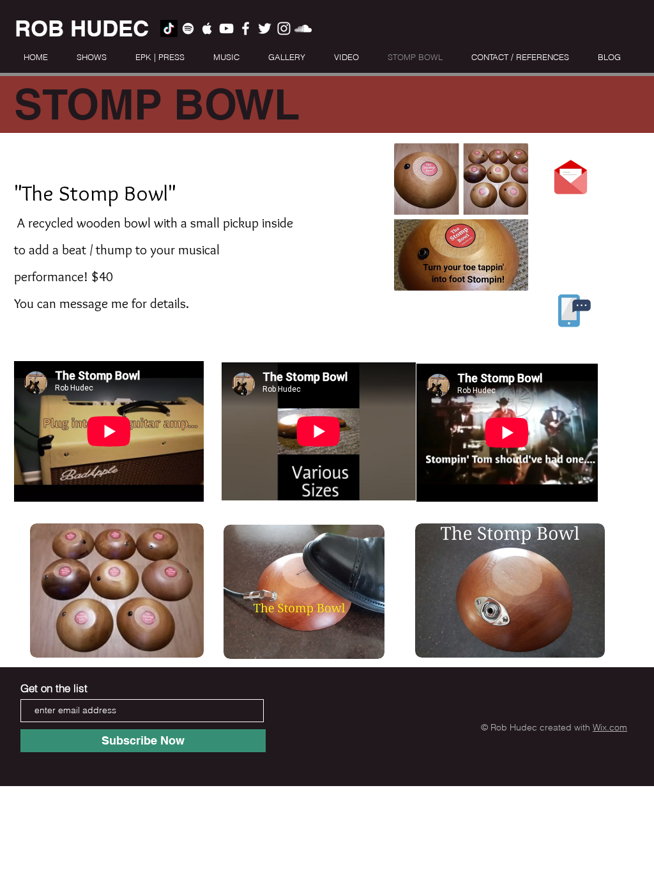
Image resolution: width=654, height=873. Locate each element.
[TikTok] (169, 28)
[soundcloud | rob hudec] (303, 28)
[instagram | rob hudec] (284, 28)
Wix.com (610, 727)
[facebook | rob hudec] (245, 28)
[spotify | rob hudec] (188, 28)
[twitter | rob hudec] (264, 28)
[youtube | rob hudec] (226, 28)
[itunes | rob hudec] (207, 28)
